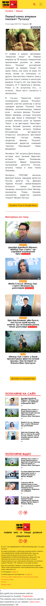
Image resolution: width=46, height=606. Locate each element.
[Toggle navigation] (41, 4)
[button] (34, 4)
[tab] (20, 512)
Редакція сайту (6, 584)
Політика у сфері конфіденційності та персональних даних (19, 577)
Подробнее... (28, 596)
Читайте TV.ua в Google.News (23, 205)
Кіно (16, 532)
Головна (9, 11)
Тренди (27, 532)
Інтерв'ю (23, 245)
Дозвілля (37, 532)
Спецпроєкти (23, 536)
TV (21, 532)
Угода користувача (7, 579)
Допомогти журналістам (23, 378)
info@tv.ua (15, 572)
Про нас (3, 582)
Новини (19, 11)
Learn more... (35, 602)
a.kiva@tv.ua (28, 574)
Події (23, 354)
